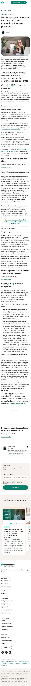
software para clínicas (16, 403)
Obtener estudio (6, 168)
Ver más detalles (6, 279)
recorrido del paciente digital (11, 129)
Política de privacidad (14, 673)
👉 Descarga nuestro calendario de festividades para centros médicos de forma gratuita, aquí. (15, 221)
